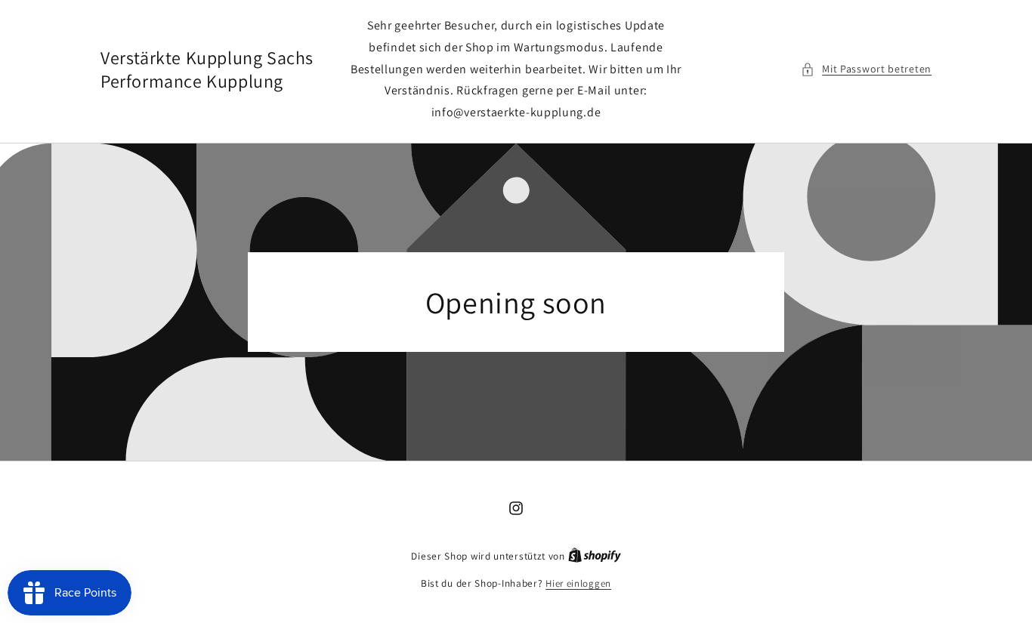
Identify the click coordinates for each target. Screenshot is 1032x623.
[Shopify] (594, 556)
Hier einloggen (578, 583)
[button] (866, 69)
